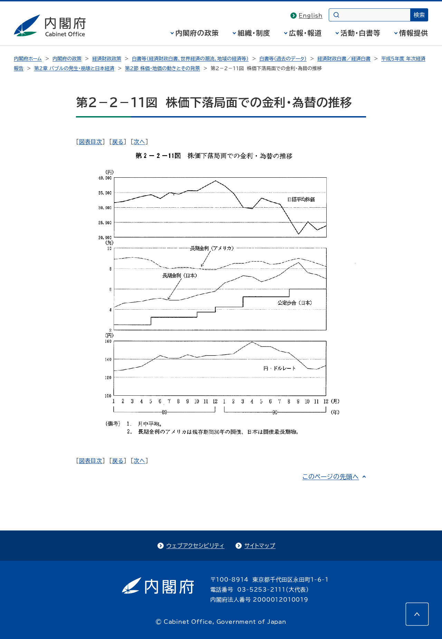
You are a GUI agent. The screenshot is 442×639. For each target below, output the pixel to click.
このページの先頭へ (330, 476)
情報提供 (413, 32)
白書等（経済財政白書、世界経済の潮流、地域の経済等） (190, 58)
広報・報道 (305, 32)
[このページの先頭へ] (417, 614)
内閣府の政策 (197, 32)
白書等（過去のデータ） (283, 58)
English (311, 15)
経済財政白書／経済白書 (344, 58)
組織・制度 (254, 32)
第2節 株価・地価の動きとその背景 (162, 68)
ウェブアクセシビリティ (195, 545)
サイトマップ (260, 545)
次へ (139, 141)
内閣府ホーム (28, 58)
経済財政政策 (106, 58)
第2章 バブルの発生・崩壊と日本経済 (74, 68)
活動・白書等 (360, 32)
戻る (118, 141)
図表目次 (90, 141)
